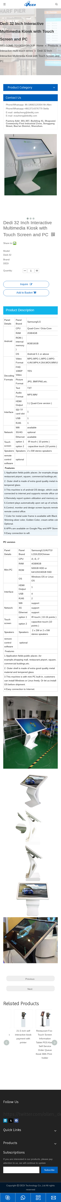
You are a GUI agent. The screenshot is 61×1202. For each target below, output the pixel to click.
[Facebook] (16, 1121)
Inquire (24, 284)
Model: (6, 251)
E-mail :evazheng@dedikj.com (21, 115)
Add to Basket (24, 292)
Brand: (6, 259)
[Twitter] (11, 1121)
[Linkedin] (5, 1121)
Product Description (20, 310)
